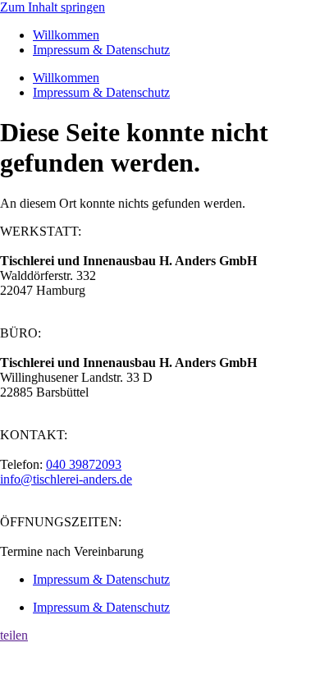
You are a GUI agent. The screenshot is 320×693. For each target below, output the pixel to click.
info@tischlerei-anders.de (66, 479)
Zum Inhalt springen (52, 7)
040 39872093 (83, 464)
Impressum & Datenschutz (101, 50)
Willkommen (66, 35)
